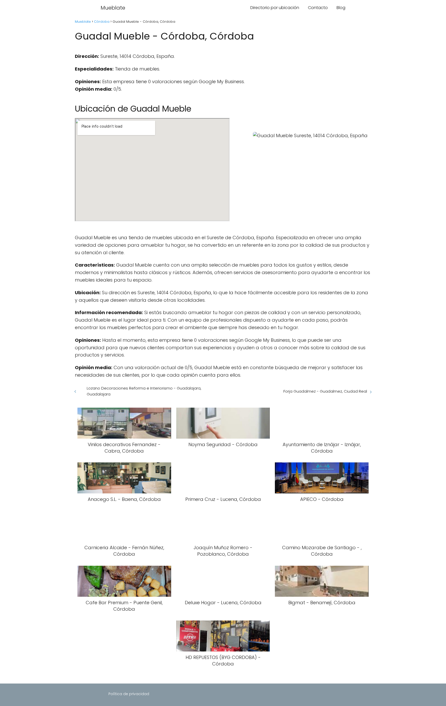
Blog (341, 8)
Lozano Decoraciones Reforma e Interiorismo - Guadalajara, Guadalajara (144, 391)
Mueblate (113, 7)
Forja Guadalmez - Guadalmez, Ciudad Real (325, 391)
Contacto (318, 8)
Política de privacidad (128, 693)
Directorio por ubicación (274, 8)
